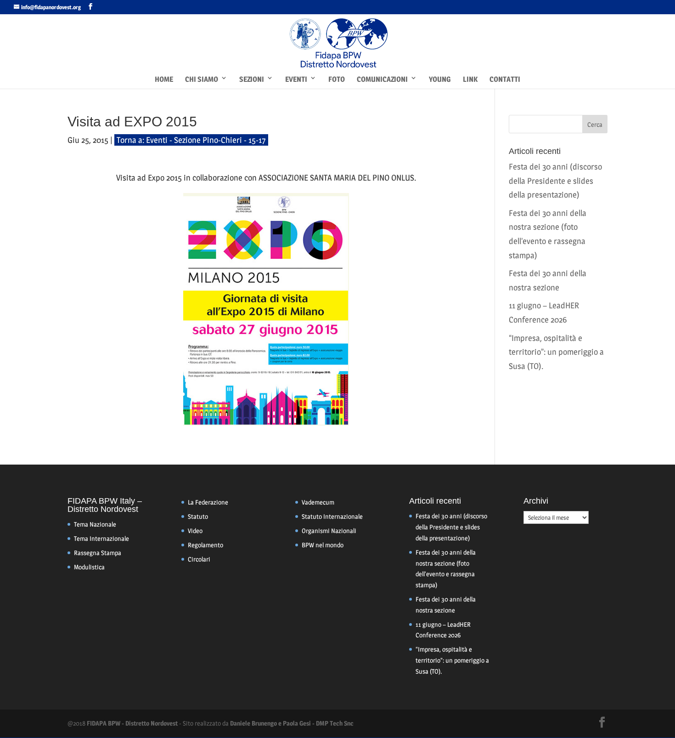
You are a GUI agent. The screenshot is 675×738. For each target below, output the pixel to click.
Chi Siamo (201, 79)
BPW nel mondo (322, 545)
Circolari (199, 559)
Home (164, 79)
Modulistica (89, 567)
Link (470, 79)
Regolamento (205, 545)
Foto (336, 79)
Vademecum (318, 502)
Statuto (198, 516)
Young (440, 79)
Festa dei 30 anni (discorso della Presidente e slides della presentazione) (555, 180)
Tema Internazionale (101, 538)
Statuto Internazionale (332, 516)
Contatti (504, 79)
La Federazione (208, 502)
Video (195, 530)
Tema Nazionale (95, 524)
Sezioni (251, 79)
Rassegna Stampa (97, 552)
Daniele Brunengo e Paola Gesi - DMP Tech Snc (292, 723)
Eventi (296, 79)
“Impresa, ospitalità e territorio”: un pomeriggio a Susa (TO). (556, 352)
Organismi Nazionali (329, 530)
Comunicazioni (382, 79)
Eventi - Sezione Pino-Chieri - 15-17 (206, 140)
